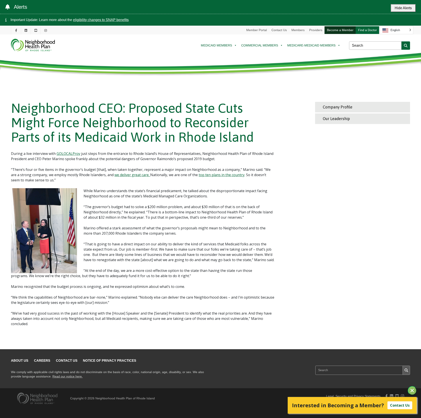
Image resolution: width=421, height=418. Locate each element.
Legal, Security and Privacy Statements (353, 396)
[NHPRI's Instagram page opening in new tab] (45, 30)
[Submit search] (405, 45)
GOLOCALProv (68, 153)
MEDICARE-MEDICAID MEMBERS (311, 45)
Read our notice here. (67, 376)
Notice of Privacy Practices (109, 360)
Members (298, 30)
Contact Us (279, 30)
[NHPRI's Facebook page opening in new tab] (16, 30)
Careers (42, 360)
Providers (315, 30)
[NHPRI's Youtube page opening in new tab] (36, 30)
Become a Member (340, 30)
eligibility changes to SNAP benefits (101, 20)
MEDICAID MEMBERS (216, 45)
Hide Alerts (403, 8)
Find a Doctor (367, 30)
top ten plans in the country (221, 174)
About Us (19, 360)
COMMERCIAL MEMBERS (259, 45)
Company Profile (337, 107)
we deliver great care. (132, 174)
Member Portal (256, 30)
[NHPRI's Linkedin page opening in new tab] (26, 30)
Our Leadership (336, 118)
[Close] (412, 390)
